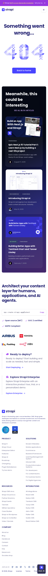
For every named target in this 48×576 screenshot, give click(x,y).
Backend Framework (34, 454)
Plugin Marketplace (9, 467)
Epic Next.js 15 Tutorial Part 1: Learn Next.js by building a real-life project (23, 147)
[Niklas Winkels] (10, 209)
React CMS (30, 495)
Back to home (24, 70)
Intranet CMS (30, 462)
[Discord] (16, 567)
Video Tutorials (7, 521)
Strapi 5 (5, 444)
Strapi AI (5, 457)
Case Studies (7, 511)
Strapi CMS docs (8, 491)
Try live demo (7, 470)
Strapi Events (7, 501)
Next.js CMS (30, 498)
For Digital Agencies (33, 480)
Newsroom (6, 552)
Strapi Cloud (6, 447)
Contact (5, 546)
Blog (3, 536)
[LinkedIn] (33, 567)
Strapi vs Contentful (9, 518)
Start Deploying (13, 367)
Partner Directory (8, 498)
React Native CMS (32, 521)
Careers (5, 542)
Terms (28, 571)
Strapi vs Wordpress (9, 514)
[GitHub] (12, 567)
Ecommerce (30, 450)
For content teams (33, 474)
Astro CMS (30, 511)
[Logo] (7, 9)
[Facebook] (29, 567)
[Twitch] (21, 567)
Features (5, 454)
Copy (42, 312)
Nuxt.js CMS (30, 508)
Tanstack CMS (31, 501)
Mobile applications (33, 447)
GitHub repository (8, 508)
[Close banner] (44, 3)
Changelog (6, 464)
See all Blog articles (24, 110)
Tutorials (5, 505)
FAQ (3, 549)
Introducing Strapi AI (19, 198)
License (19, 571)
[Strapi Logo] (8, 411)
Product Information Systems (33, 466)
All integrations (31, 491)
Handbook (6, 539)
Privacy (36, 571)
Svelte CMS (30, 518)
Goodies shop (7, 555)
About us (5, 532)
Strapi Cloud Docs (8, 495)
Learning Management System (34, 458)
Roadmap (6, 460)
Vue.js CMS (30, 505)
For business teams (33, 477)
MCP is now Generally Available (21, 3)
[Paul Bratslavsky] (10, 162)
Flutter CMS (30, 514)
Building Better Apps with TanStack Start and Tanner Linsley (23, 249)
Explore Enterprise (14, 393)
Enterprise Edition (8, 450)
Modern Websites (32, 444)
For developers (31, 470)
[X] (25, 567)
